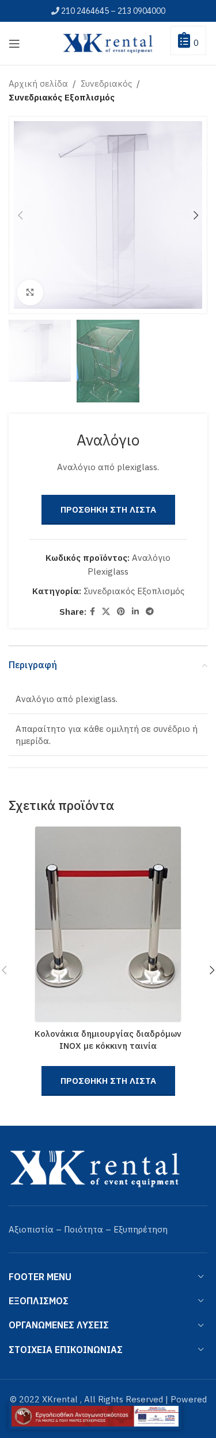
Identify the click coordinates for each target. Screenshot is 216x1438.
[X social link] (105, 611)
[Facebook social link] (92, 611)
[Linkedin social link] (135, 611)
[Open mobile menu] (14, 43)
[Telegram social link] (149, 611)
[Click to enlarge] (30, 292)
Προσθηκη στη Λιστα (108, 509)
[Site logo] (108, 42)
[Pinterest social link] (120, 611)
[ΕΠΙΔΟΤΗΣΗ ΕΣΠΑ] (95, 1416)
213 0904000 (141, 11)
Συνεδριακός (106, 83)
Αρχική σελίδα (38, 83)
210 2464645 (85, 11)
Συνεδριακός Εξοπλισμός (62, 97)
